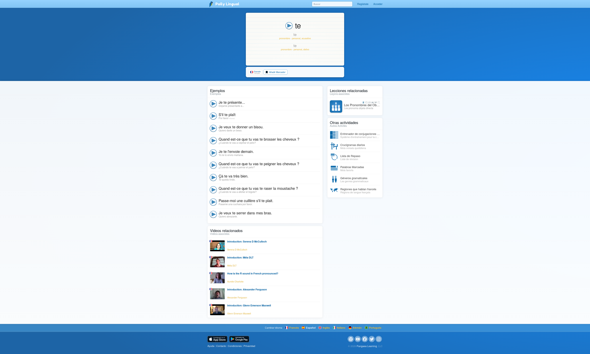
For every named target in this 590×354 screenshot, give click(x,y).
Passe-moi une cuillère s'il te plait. (246, 200)
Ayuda (210, 346)
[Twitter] (372, 339)
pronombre (284, 38)
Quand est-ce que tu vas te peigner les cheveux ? (259, 163)
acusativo (306, 38)
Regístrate (362, 4)
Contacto (221, 346)
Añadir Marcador (277, 72)
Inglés (326, 327)
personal (296, 38)
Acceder (377, 4)
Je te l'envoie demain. (236, 151)
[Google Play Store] (239, 339)
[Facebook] (365, 339)
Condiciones (235, 346)
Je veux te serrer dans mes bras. (245, 212)
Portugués (374, 327)
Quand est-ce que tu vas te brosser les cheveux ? (259, 139)
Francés (294, 327)
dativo (306, 49)
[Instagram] (379, 339)
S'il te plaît (227, 114)
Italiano (340, 327)
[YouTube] (358, 339)
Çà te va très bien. (233, 176)
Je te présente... (232, 102)
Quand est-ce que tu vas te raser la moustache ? (258, 188)
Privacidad (249, 346)
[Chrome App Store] (351, 339)
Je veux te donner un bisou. (241, 126)
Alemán (357, 327)
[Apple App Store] (217, 339)
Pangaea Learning (367, 346)
